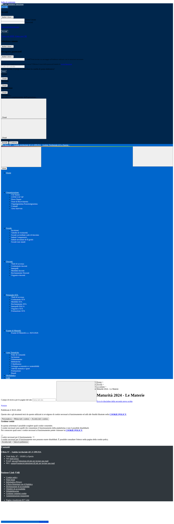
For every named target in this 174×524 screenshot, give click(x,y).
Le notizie (101, 387)
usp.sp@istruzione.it (30, 461)
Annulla (5, 143)
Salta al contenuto (8, 2)
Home (99, 382)
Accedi (4, 7)
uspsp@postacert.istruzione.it (33, 463)
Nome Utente (30, 20)
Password (29, 22)
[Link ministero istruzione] (12, 4)
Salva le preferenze (21, 442)
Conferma (13, 143)
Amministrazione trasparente (17, 496)
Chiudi (4, 79)
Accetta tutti (40, 419)
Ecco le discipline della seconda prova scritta (114, 401)
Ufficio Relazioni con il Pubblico (19, 484)
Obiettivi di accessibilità (15, 489)
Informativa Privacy (14, 482)
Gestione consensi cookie (16, 493)
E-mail (27, 59)
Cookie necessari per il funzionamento (16, 437)
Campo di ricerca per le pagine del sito (16, 400)
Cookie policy (11, 477)
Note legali (10, 480)
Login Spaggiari (66, 64)
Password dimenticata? (10, 27)
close (4, 168)
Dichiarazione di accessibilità (17, 487)
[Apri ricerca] (153, 156)
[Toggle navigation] (21, 157)
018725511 (14, 459)
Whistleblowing (12, 491)
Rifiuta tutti (21, 419)
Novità (99, 384)
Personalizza (7, 419)
